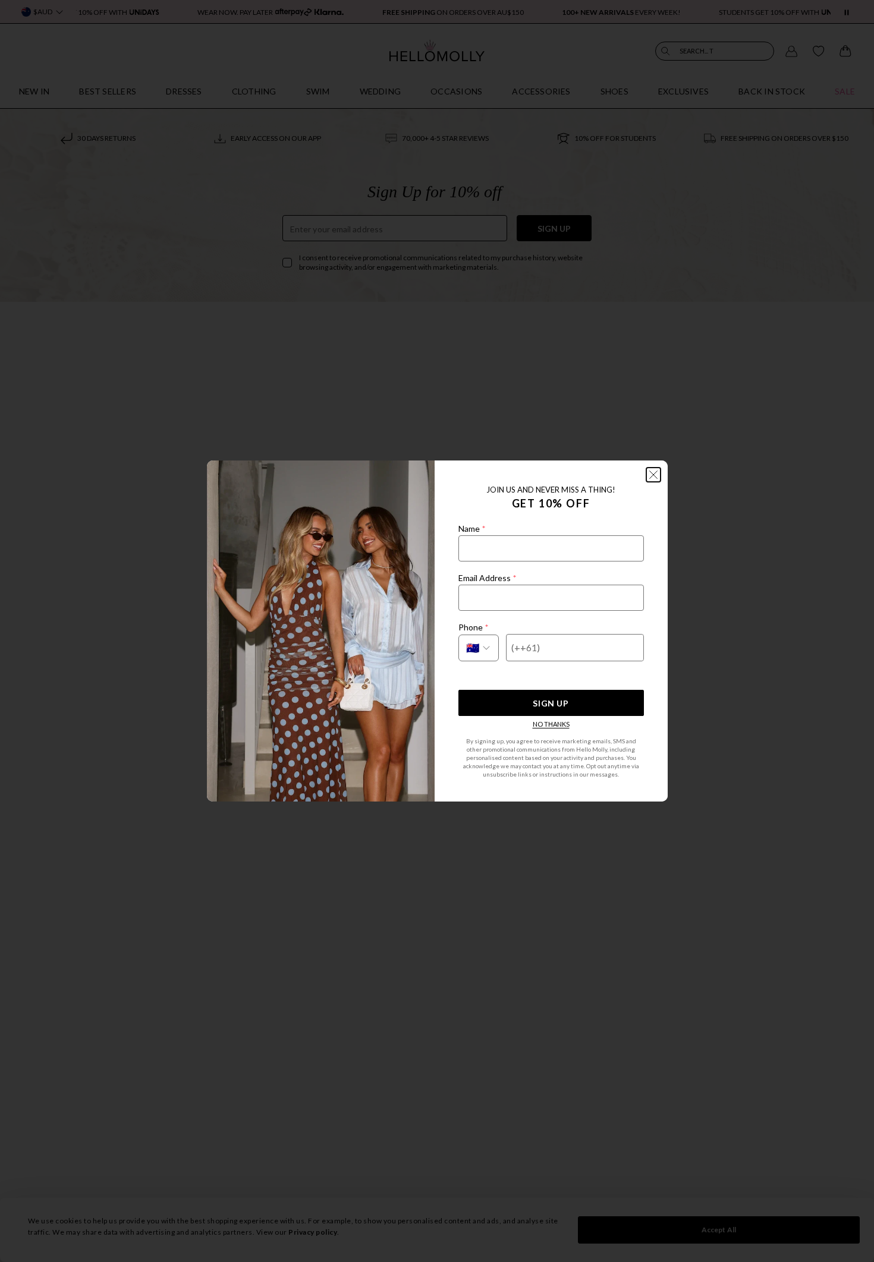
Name (471, 528)
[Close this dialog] (653, 475)
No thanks (551, 724)
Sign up (550, 703)
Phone (473, 627)
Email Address (487, 578)
